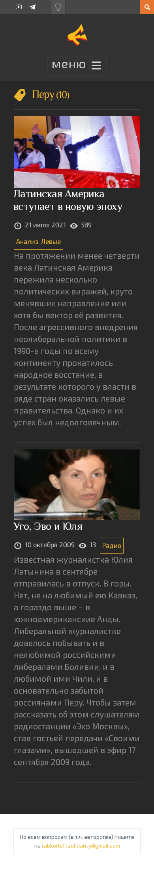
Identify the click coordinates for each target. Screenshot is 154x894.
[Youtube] (19, 7)
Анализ (27, 241)
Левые (51, 241)
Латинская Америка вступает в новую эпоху (67, 199)
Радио (111, 545)
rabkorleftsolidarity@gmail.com (81, 845)
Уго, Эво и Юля (47, 526)
